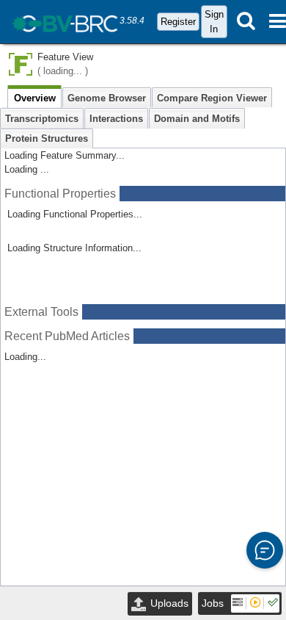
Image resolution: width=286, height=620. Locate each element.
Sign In (214, 21)
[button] (264, 550)
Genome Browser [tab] (106, 98)
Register (178, 21)
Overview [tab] (35, 98)
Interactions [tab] (116, 118)
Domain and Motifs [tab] (197, 118)
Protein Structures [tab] (46, 138)
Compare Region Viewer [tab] (212, 98)
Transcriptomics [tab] (41, 118)
